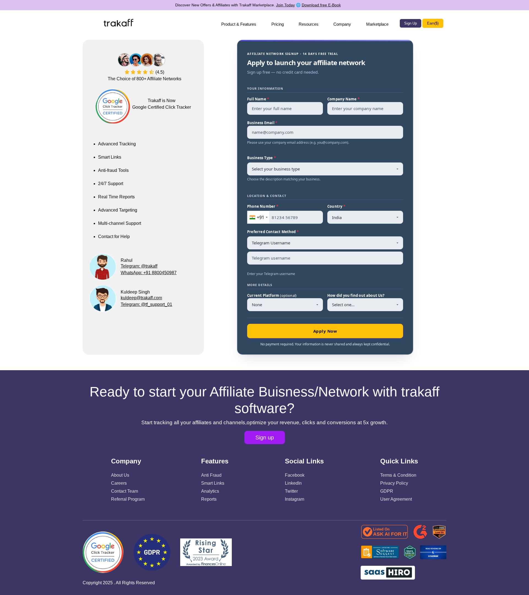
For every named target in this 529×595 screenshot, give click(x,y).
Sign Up (410, 23)
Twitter (291, 491)
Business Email (262, 122)
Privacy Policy (394, 483)
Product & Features (238, 24)
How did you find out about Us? (355, 295)
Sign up (264, 437)
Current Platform (271, 295)
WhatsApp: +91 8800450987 (149, 272)
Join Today (285, 5)
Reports (209, 499)
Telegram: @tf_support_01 (146, 304)
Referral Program (128, 499)
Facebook (294, 475)
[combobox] (258, 217)
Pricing (277, 24)
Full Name (258, 99)
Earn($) (433, 23)
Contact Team (124, 491)
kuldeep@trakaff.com (141, 297)
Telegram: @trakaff (139, 266)
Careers (119, 483)
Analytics (210, 491)
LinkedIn (293, 483)
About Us (120, 475)
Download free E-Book (321, 5)
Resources (309, 24)
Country (336, 206)
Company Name (343, 99)
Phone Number (262, 206)
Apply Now (325, 331)
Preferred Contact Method (273, 231)
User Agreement (396, 499)
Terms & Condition (398, 475)
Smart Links (212, 483)
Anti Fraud (211, 475)
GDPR (386, 491)
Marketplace (377, 24)
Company (342, 24)
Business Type (261, 157)
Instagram (294, 499)
